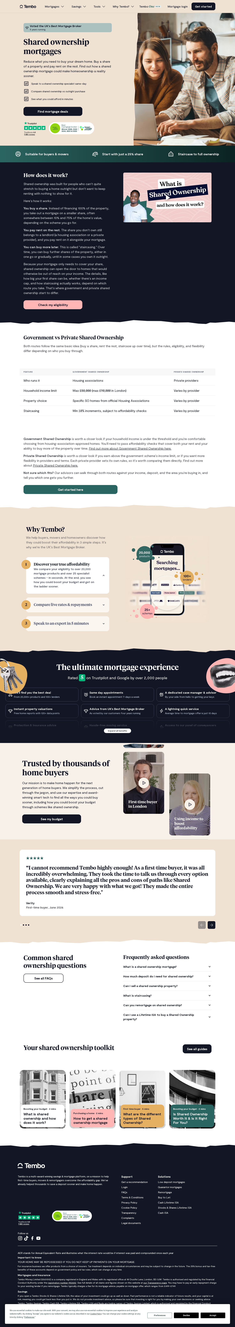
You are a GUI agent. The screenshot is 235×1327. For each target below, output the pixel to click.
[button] (55, 6)
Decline (186, 1315)
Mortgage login (178, 6)
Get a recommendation (134, 1181)
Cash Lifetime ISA (168, 1202)
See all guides (197, 1049)
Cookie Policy (129, 1207)
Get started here (70, 489)
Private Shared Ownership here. (55, 465)
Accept (213, 1315)
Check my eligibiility (53, 305)
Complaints (127, 1217)
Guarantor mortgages (170, 1187)
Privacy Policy (129, 1202)
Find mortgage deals (53, 111)
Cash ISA (163, 1212)
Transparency (128, 1212)
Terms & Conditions (132, 1197)
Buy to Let (164, 1197)
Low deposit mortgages (171, 1181)
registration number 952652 (62, 1282)
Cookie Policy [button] (96, 1314)
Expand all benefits (117, 730)
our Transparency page (155, 1282)
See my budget (52, 819)
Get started (203, 6)
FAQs (124, 1192)
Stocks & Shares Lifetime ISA (175, 1207)
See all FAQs (43, 978)
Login (124, 1187)
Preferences (160, 1315)
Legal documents (131, 1222)
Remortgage (165, 1192)
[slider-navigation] (202, 925)
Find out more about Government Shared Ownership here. (130, 448)
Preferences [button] (29, 1317)
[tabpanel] (167, 993)
